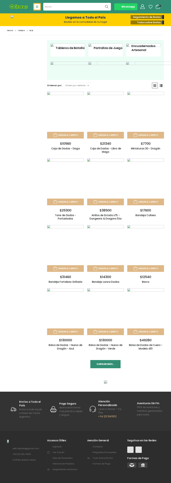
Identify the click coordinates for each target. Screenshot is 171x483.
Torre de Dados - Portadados (65, 216)
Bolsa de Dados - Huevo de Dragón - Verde (105, 346)
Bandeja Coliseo (145, 215)
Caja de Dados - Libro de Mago (105, 150)
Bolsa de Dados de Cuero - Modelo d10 (145, 346)
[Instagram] (138, 450)
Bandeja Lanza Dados (105, 282)
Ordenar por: (54, 85)
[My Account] (142, 7)
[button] (155, 85)
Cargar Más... (106, 364)
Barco (145, 282)
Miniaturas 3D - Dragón (145, 148)
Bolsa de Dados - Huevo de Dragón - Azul (65, 346)
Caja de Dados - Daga (65, 148)
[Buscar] (107, 6)
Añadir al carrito (68, 135)
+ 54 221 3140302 (107, 416)
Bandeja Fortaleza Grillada (65, 282)
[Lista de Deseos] (150, 7)
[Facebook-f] (130, 450)
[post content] (67, 50)
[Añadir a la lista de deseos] (79, 96)
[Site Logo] (18, 6)
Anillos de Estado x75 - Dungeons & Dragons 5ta (106, 216)
